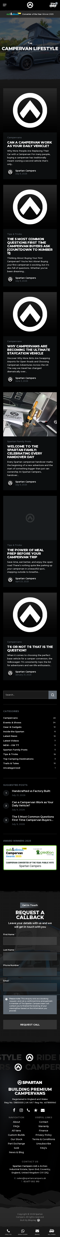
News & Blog (16, 1152)
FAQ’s (43, 1148)
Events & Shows (12, 722)
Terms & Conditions (43, 1139)
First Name (9, 934)
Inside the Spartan (13, 731)
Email (6, 980)
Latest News (10, 736)
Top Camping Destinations (18, 759)
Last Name (9, 949)
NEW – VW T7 (11, 745)
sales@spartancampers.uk (31, 1178)
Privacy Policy (44, 1134)
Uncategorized (11, 768)
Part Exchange (16, 1143)
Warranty (43, 1126)
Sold (16, 1148)
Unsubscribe (43, 1143)
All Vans (16, 1130)
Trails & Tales (11, 763)
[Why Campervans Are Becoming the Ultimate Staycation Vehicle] (30, 314)
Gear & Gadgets (12, 727)
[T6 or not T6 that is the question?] (30, 615)
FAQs (16, 1126)
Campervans (14, 137)
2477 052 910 (30, 1181)
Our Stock (16, 1139)
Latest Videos (11, 740)
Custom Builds (16, 1134)
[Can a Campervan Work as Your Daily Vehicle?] (30, 110)
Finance (43, 1130)
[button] (4, 5)
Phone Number (11, 965)
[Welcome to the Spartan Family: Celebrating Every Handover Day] (30, 414)
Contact (43, 1121)
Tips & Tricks (14, 234)
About (16, 1121)
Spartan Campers (25, 170)
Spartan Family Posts (19, 441)
